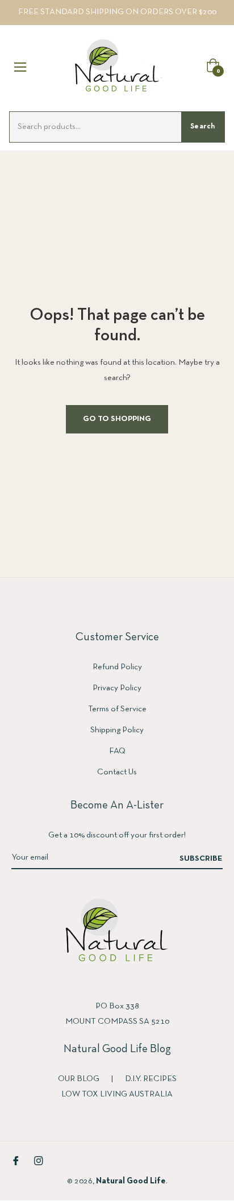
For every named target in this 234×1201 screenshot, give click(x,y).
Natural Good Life (131, 1181)
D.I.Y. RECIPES (151, 1079)
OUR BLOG (79, 1079)
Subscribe (201, 858)
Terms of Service (117, 709)
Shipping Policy (117, 730)
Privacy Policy (117, 688)
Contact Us (117, 772)
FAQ (117, 751)
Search (202, 126)
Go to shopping (117, 419)
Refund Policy (117, 667)
